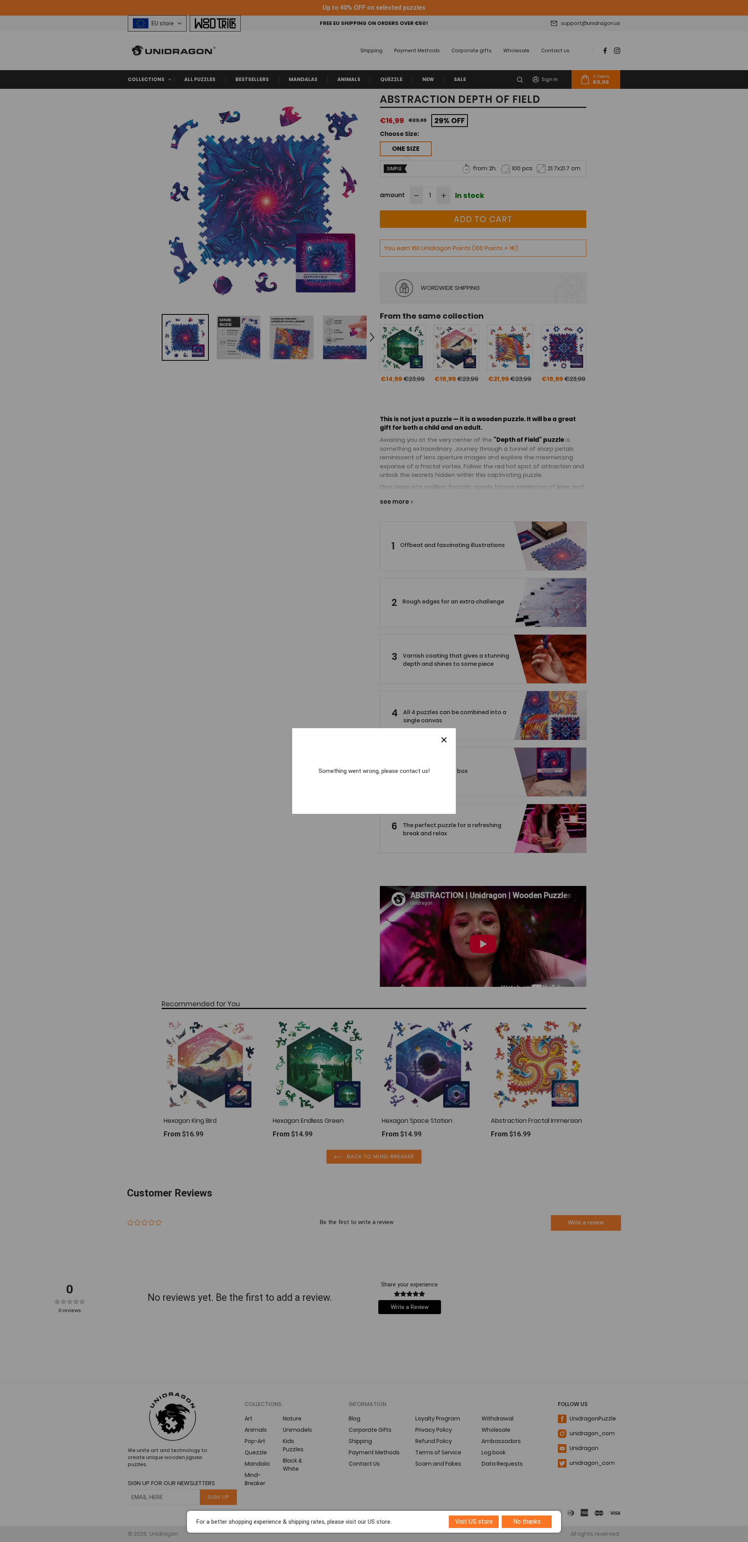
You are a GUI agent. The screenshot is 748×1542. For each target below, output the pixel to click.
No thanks (527, 1521)
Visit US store (474, 1521)
